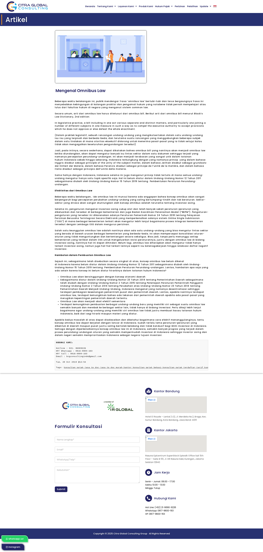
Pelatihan (192, 6)
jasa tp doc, (92, 368)
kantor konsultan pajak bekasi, (143, 368)
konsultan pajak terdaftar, (180, 368)
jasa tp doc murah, (112, 368)
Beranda (90, 6)
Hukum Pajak (162, 6)
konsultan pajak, (74, 368)
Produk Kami (146, 6)
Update (204, 6)
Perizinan (180, 6)
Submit (61, 489)
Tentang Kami (105, 6)
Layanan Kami (126, 6)
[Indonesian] (216, 6)
